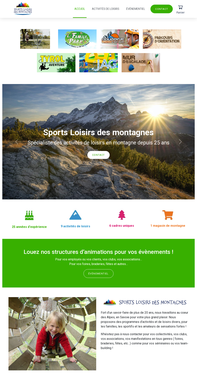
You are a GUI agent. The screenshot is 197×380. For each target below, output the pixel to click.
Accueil (79, 8)
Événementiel (135, 8)
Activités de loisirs (105, 8)
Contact (161, 9)
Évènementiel (98, 273)
